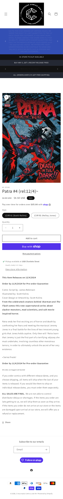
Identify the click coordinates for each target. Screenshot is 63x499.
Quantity (6, 222)
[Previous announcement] (5, 41)
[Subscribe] (46, 449)
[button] (6, 14)
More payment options (32, 253)
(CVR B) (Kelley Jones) (45, 215)
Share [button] (8, 422)
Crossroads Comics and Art (27, 494)
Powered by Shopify (45, 494)
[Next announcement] (57, 41)
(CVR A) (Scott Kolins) (16, 215)
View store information (16, 269)
